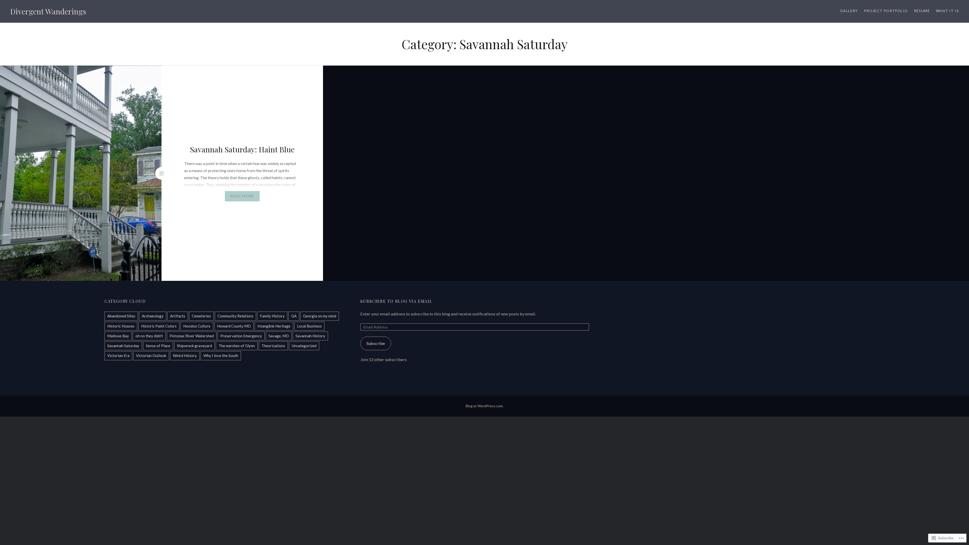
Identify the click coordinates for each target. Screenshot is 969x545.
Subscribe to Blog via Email (396, 301)
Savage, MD (278, 336)
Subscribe (375, 343)
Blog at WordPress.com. (484, 406)
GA (294, 316)
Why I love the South (220, 355)
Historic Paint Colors (159, 326)
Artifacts (177, 316)
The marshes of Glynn (237, 345)
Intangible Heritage (273, 326)
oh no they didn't (149, 336)
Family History (272, 316)
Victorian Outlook (151, 355)
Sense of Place (158, 345)
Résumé (922, 11)
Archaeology (153, 316)
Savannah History (310, 336)
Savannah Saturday (123, 345)
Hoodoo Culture (196, 326)
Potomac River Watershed (192, 336)
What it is (947, 11)
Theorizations (273, 345)
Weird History (185, 355)
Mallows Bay (118, 336)
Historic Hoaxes (120, 326)
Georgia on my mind (319, 316)
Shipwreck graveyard (194, 345)
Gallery (849, 11)
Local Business (309, 326)
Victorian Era (118, 355)
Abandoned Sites (121, 316)
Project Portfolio (886, 11)
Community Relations (235, 316)
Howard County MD (234, 326)
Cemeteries (201, 316)
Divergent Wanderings (48, 11)
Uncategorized (304, 345)
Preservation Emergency (241, 336)
